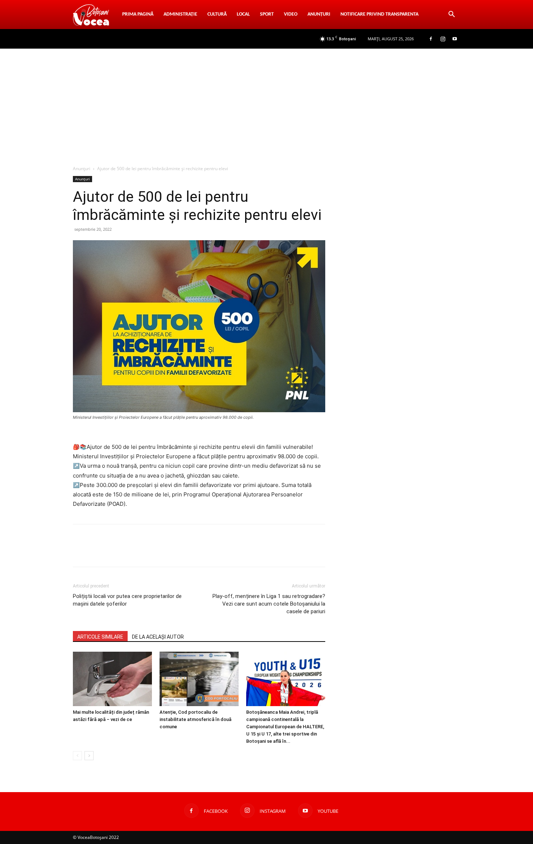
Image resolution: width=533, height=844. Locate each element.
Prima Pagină (137, 14)
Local (243, 14)
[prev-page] (77, 755)
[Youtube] (454, 39)
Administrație (180, 14)
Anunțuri (318, 14)
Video (290, 14)
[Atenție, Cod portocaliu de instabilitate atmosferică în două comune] (199, 679)
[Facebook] (430, 39)
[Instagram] (442, 39)
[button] (451, 15)
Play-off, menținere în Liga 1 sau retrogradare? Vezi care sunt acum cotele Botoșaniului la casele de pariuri (268, 604)
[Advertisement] (266, 103)
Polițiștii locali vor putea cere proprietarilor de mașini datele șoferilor (127, 600)
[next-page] (89, 755)
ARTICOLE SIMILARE (100, 637)
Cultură (217, 14)
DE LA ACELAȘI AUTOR (158, 637)
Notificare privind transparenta (379, 14)
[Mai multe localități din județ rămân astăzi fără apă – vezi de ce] (112, 679)
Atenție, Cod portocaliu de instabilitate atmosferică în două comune (195, 719)
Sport (267, 14)
